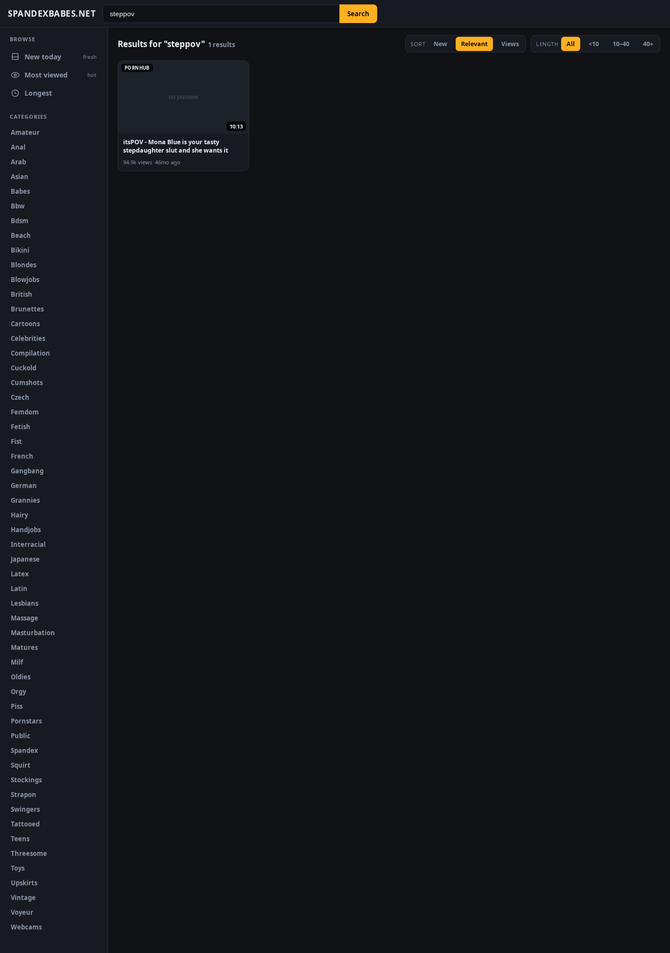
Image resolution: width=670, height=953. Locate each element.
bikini (20, 250)
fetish (20, 426)
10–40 (621, 44)
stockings (26, 779)
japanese (25, 559)
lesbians (24, 603)
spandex (24, 750)
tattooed (25, 824)
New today (61, 56)
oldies (20, 676)
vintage (23, 897)
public (20, 735)
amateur (25, 132)
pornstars (26, 721)
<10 (594, 44)
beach (21, 235)
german (24, 485)
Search (358, 13)
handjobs (26, 529)
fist (16, 441)
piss (17, 706)
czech (20, 397)
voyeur (22, 912)
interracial (28, 544)
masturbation (33, 632)
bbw (18, 206)
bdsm (19, 220)
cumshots (27, 382)
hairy (19, 515)
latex (20, 573)
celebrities (28, 338)
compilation (30, 353)
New (440, 44)
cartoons (25, 323)
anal (18, 147)
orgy (18, 691)
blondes (23, 264)
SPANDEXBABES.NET (52, 13)
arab (18, 161)
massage (24, 618)
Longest (38, 93)
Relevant (474, 44)
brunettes (27, 309)
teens (20, 838)
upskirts (24, 882)
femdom (25, 412)
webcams (26, 927)
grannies (25, 500)
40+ (648, 44)
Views (510, 44)
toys (18, 868)
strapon (23, 794)
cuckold (23, 367)
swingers (25, 809)
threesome (29, 853)
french (22, 456)
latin (19, 588)
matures (24, 647)
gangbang (27, 470)
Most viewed (61, 74)
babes (20, 191)
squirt (20, 765)
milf (17, 662)
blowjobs (25, 279)
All (571, 44)
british (21, 294)
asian (19, 176)
